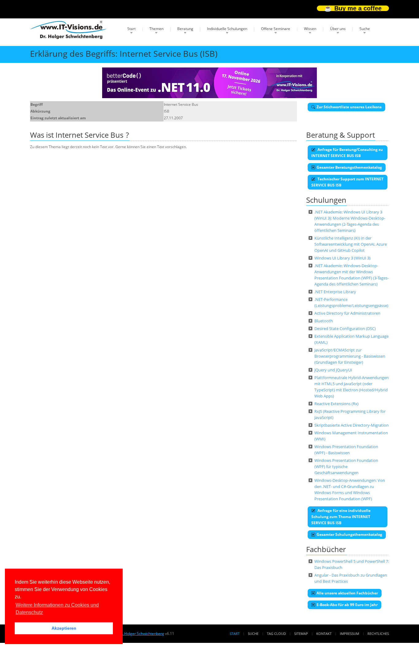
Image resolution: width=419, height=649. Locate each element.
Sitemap (301, 633)
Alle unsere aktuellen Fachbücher (347, 593)
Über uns (338, 28)
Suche (364, 28)
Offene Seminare (275, 28)
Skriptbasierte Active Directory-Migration (351, 425)
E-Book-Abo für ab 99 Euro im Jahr (347, 604)
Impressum (349, 633)
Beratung (185, 28)
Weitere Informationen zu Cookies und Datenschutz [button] (57, 608)
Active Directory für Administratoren (347, 313)
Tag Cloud (276, 633)
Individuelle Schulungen (227, 28)
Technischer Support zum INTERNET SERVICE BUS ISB (347, 182)
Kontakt (324, 633)
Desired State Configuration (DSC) (345, 328)
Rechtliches (378, 633)
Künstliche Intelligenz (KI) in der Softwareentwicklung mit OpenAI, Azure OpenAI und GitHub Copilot (350, 244)
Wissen (310, 28)
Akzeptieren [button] (64, 628)
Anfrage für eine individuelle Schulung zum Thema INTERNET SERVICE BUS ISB (341, 516)
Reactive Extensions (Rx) (336, 403)
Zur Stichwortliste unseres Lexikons (349, 106)
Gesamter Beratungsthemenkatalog (349, 167)
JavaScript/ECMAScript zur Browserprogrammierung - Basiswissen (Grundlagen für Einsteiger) (349, 356)
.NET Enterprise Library (335, 291)
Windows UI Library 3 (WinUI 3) (342, 258)
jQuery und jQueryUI (333, 370)
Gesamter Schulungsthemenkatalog (349, 534)
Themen (156, 28)
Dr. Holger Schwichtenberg (141, 633)
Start (131, 28)
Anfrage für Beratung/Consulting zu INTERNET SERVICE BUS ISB (347, 152)
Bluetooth (323, 321)
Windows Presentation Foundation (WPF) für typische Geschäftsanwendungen (346, 466)
